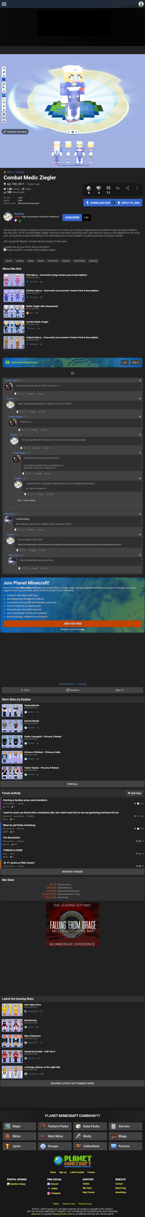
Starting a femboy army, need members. (25, 800)
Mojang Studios (60, 1214)
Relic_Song (10, 514)
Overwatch (53, 261)
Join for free (72, 623)
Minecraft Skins (67, 684)
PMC (12, 854)
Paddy (30, 1027)
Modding (30, 816)
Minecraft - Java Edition (13, 816)
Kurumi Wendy (31, 721)
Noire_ (32, 328)
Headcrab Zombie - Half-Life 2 (39, 1051)
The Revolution (11, 837)
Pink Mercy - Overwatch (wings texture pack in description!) (56, 275)
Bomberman (30, 1020)
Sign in (135, 362)
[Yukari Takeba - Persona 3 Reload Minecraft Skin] (12, 772)
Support (66, 261)
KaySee (19, 213)
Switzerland (79, 261)
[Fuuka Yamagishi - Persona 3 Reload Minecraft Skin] (12, 741)
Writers (21, 866)
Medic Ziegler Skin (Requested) (42, 306)
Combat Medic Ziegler (37, 321)
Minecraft (35, 1214)
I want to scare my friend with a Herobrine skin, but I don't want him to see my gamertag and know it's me (61, 812)
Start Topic (136, 793)
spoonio (31, 1058)
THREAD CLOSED (12, 850)
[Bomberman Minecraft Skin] (12, 1025)
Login (82, 629)
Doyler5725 (33, 1042)
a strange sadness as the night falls (42, 1067)
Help (5, 854)
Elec (31, 313)
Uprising (93, 261)
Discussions (8, 828)
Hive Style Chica (32, 1004)
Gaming (20, 172)
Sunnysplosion (31, 705)
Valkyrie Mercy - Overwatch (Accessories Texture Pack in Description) (62, 337)
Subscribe (72, 217)
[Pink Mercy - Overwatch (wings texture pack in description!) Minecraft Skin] (14, 280)
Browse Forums (72, 871)
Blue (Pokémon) (32, 1036)
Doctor (9, 261)
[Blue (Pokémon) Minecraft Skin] (12, 1041)
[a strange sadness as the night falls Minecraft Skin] (12, 1072)
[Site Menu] (4, 4)
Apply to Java (130, 202)
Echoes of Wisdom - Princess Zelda (42, 752)
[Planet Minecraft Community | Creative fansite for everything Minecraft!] (72, 1161)
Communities (9, 803)
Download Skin (100, 202)
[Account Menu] (141, 4)
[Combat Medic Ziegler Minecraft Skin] (14, 326)
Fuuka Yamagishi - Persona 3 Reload (42, 736)
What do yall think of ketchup (19, 825)
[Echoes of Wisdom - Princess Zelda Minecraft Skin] (12, 757)
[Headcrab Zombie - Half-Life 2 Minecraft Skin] (12, 1056)
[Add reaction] (22, 393)
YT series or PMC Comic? (21, 862)
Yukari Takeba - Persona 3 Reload (41, 767)
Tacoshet (34, 282)
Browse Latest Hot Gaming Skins (72, 1083)
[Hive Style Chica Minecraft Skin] (12, 1009)
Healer (31, 261)
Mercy (41, 261)
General (20, 828)
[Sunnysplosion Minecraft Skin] (12, 710)
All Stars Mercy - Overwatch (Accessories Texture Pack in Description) (62, 290)
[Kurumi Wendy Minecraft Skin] (12, 726)
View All (72, 784)
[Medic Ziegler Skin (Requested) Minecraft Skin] (14, 311)
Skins (10, 172)
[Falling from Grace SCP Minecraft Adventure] (72, 946)
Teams (21, 803)
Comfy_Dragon (12, 380)
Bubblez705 (33, 1011)
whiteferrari (33, 1074)
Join (125, 362)
